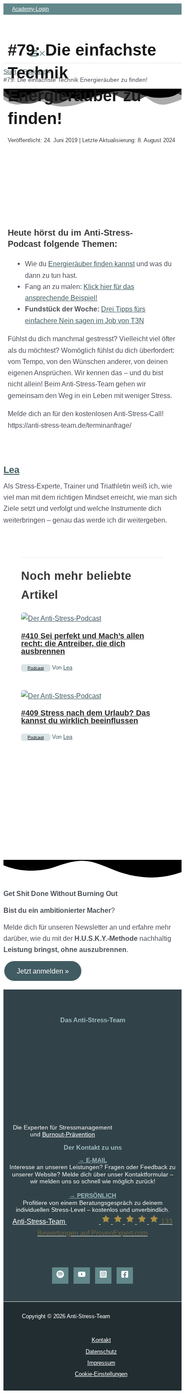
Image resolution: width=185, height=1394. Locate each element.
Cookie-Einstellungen (101, 1374)
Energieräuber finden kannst (91, 264)
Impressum (101, 1363)
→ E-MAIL (92, 1160)
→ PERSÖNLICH (92, 1195)
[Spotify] (60, 1275)
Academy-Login (30, 9)
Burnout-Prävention (68, 1134)
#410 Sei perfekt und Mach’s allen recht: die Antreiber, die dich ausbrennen (82, 643)
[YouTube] (82, 1275)
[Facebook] (125, 1275)
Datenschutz (101, 1351)
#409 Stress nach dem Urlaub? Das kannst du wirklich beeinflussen (85, 716)
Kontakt (101, 1340)
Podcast (36, 668)
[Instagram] (103, 1275)
